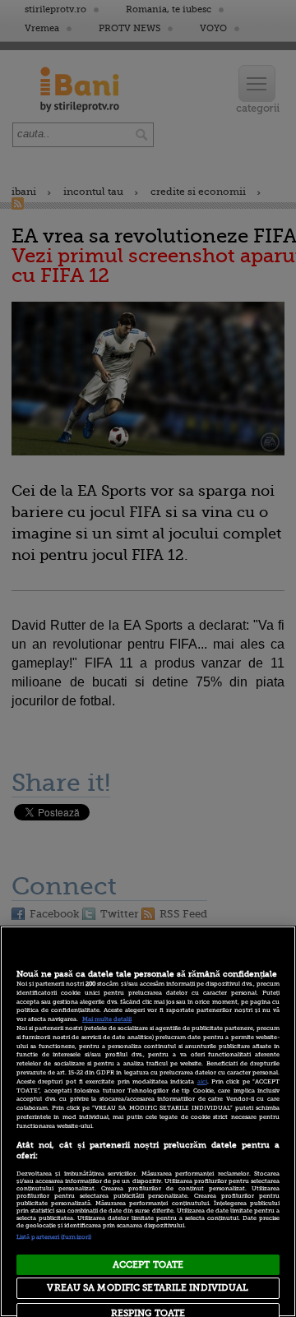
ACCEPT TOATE (148, 1264)
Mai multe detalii (107, 1019)
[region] (148, 1121)
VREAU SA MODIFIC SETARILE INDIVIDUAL (147, 1287)
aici (202, 1082)
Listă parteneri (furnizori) (53, 1237)
